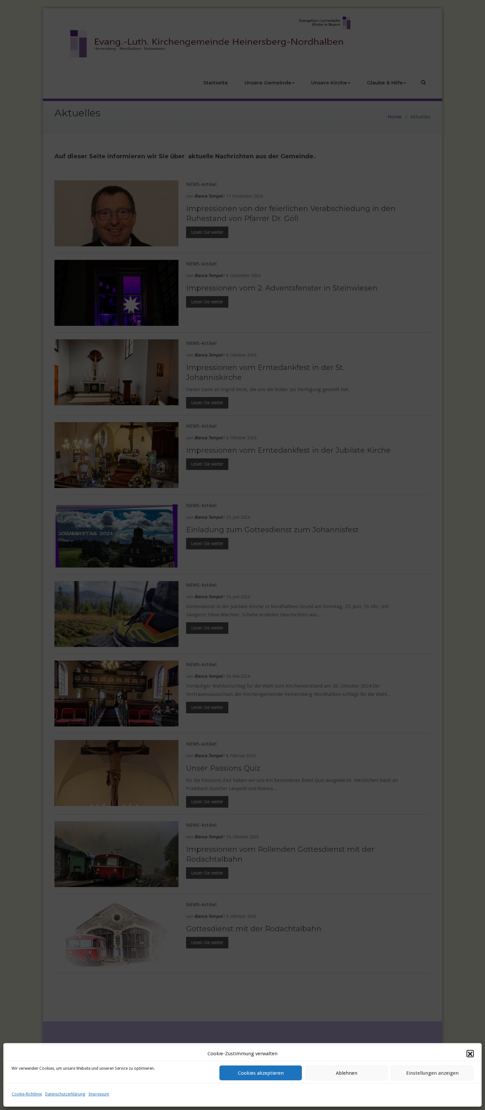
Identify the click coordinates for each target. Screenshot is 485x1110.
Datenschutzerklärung (65, 1094)
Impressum (98, 1094)
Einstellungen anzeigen (432, 1073)
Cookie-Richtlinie (27, 1094)
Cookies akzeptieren (261, 1073)
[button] (470, 1054)
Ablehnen (346, 1073)
